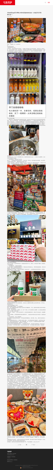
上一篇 (19, 444)
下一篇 (33, 444)
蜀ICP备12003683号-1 (27, 466)
